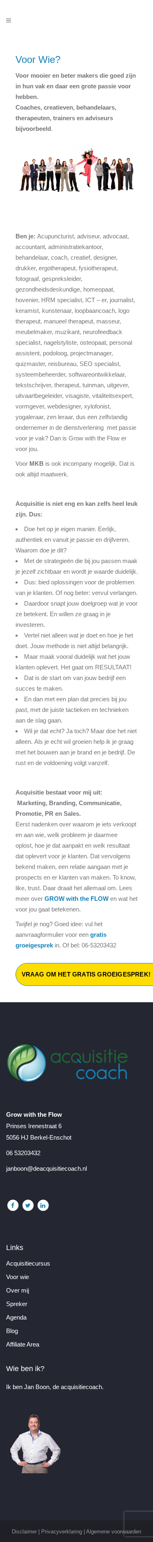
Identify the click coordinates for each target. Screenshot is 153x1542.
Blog (12, 1331)
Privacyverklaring (61, 1532)
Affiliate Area (22, 1344)
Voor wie (17, 1277)
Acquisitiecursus (28, 1263)
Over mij (17, 1290)
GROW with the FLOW (76, 898)
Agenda (16, 1317)
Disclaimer (24, 1532)
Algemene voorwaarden (113, 1532)
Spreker (16, 1304)
